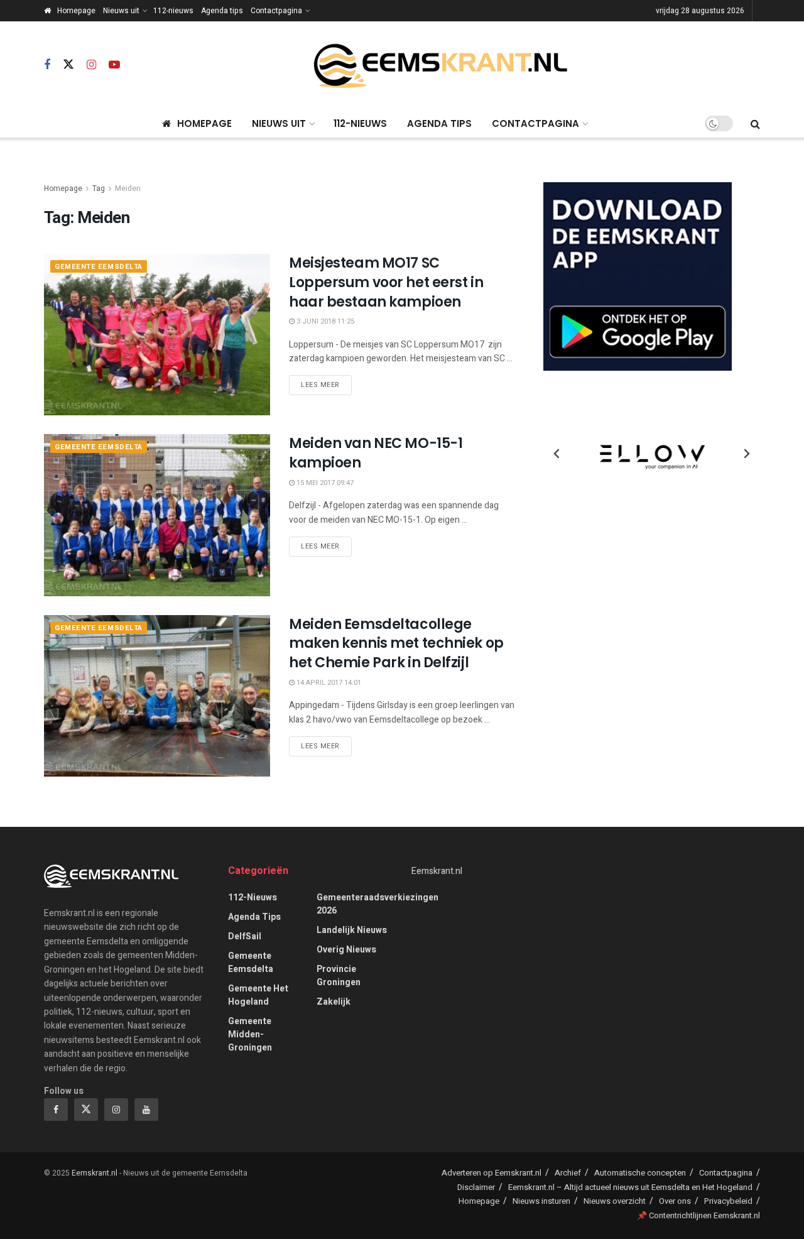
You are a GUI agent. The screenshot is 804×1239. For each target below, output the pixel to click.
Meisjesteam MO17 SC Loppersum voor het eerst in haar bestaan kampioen (386, 282)
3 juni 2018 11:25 (324, 321)
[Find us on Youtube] (114, 65)
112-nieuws (173, 10)
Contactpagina (276, 10)
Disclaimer (476, 1187)
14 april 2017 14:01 (328, 682)
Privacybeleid (728, 1201)
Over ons (675, 1201)
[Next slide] (746, 454)
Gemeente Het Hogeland (258, 995)
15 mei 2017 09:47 (324, 483)
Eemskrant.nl (436, 871)
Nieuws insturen (541, 1201)
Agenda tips (222, 10)
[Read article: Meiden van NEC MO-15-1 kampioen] (157, 515)
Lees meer (326, 384)
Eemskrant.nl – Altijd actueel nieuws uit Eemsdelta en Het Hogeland (630, 1187)
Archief (568, 1173)
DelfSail (244, 936)
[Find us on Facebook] (47, 65)
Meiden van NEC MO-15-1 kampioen (375, 453)
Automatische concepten (640, 1173)
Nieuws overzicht (615, 1201)
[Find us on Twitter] (68, 65)
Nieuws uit (121, 10)
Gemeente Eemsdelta (99, 266)
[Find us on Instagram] (91, 65)
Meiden (128, 188)
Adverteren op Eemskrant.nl (491, 1173)
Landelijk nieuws (352, 930)
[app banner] (637, 276)
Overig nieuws (346, 949)
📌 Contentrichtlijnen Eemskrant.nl (698, 1215)
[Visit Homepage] (440, 66)
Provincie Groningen (339, 976)
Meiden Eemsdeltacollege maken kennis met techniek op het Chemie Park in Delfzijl (396, 643)
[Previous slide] (557, 454)
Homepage (76, 10)
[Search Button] (755, 124)
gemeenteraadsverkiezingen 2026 (377, 904)
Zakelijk (333, 1001)
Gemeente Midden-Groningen (250, 1034)
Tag (98, 188)
